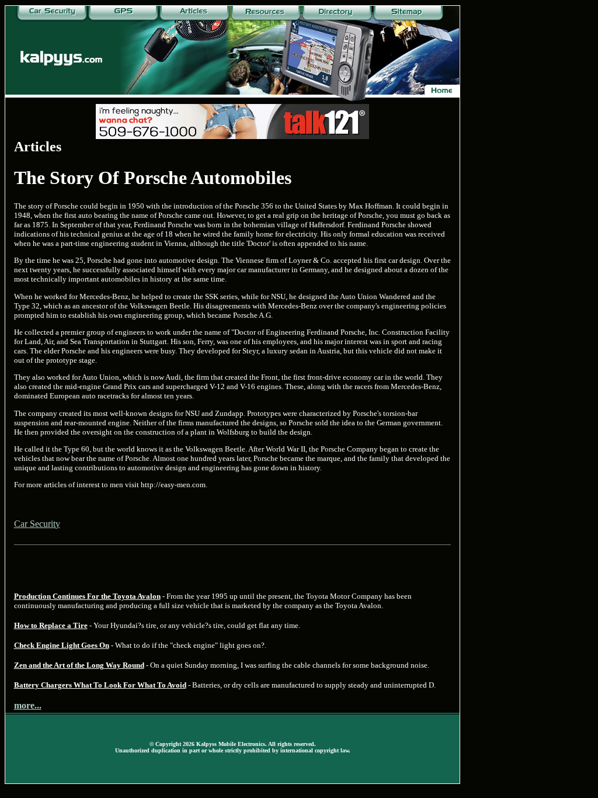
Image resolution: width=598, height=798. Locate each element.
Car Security (37, 524)
